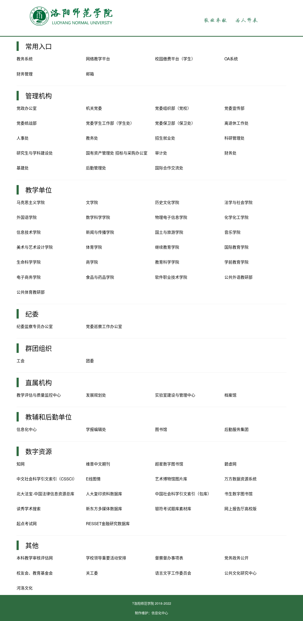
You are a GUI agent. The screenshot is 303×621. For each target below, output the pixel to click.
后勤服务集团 (236, 429)
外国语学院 (27, 217)
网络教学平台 (98, 59)
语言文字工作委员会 (173, 573)
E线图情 (93, 479)
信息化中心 (27, 429)
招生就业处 (165, 138)
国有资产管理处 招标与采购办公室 (116, 153)
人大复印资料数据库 (104, 494)
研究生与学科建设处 (35, 153)
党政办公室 (27, 108)
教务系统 (25, 59)
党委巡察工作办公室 (104, 326)
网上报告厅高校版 (240, 508)
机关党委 (94, 108)
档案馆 (230, 395)
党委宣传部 (234, 108)
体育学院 (94, 247)
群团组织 (38, 348)
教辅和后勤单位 (48, 416)
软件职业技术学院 (171, 277)
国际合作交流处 (169, 168)
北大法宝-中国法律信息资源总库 (45, 494)
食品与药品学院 (100, 277)
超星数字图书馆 (169, 464)
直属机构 (38, 382)
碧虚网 (230, 464)
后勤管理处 (96, 168)
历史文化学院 (167, 202)
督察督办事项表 (169, 558)
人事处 (23, 138)
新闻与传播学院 (100, 232)
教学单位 (38, 190)
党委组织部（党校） (173, 108)
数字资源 (38, 451)
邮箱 (90, 74)
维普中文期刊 (98, 464)
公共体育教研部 (31, 292)
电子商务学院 (29, 277)
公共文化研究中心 (240, 573)
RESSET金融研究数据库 (108, 523)
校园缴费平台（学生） (175, 59)
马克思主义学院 (31, 202)
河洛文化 (25, 588)
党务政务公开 (236, 558)
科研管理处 (234, 138)
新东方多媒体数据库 (104, 508)
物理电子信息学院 (171, 217)
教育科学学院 (167, 262)
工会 (21, 361)
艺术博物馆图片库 (171, 479)
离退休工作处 (236, 123)
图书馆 (161, 429)
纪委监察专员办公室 (35, 326)
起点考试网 (27, 523)
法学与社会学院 (238, 202)
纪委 (32, 314)
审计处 (161, 153)
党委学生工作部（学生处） (110, 123)
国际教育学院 (236, 247)
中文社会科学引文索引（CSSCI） (47, 479)
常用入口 (38, 46)
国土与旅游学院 (169, 232)
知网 (21, 464)
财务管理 (25, 74)
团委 (90, 361)
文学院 (92, 202)
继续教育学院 (167, 247)
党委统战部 (27, 123)
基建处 (23, 168)
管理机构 (38, 95)
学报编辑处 (96, 429)
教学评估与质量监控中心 (39, 395)
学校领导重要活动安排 (106, 558)
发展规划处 (96, 395)
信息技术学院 (29, 232)
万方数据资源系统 (240, 479)
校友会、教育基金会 (35, 573)
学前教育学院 (236, 262)
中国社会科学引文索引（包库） (183, 494)
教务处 (92, 138)
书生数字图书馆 (238, 494)
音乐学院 (232, 232)
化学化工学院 (236, 217)
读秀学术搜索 (29, 508)
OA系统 (231, 59)
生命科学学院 (29, 262)
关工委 (92, 573)
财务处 (230, 153)
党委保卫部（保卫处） (175, 123)
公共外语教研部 (238, 277)
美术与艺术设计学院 (35, 247)
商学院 (92, 262)
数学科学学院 (98, 217)
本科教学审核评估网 (35, 558)
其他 (32, 545)
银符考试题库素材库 (173, 508)
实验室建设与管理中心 (175, 395)
